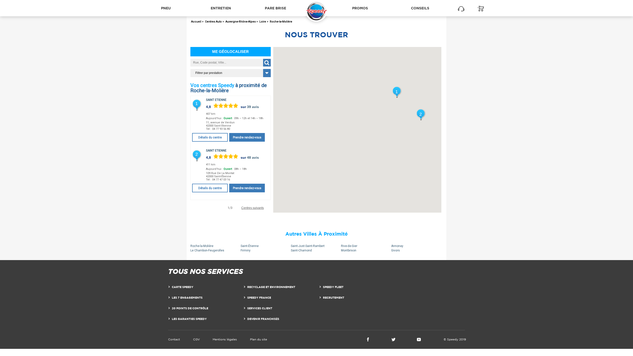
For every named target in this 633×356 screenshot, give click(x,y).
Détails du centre (210, 137)
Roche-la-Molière (201, 246)
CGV (196, 339)
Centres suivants (252, 208)
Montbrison (348, 250)
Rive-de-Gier (349, 246)
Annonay (397, 246)
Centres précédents (205, 208)
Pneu (166, 8)
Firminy (245, 250)
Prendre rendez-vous (247, 137)
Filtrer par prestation (208, 73)
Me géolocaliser (230, 51)
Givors (395, 250)
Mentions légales (225, 339)
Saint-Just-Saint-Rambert (308, 246)
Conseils (420, 8)
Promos (360, 8)
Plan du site (258, 339)
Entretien (221, 8)
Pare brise (275, 8)
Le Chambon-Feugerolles (207, 250)
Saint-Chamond (301, 250)
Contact (174, 339)
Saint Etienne (216, 100)
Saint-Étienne (250, 246)
